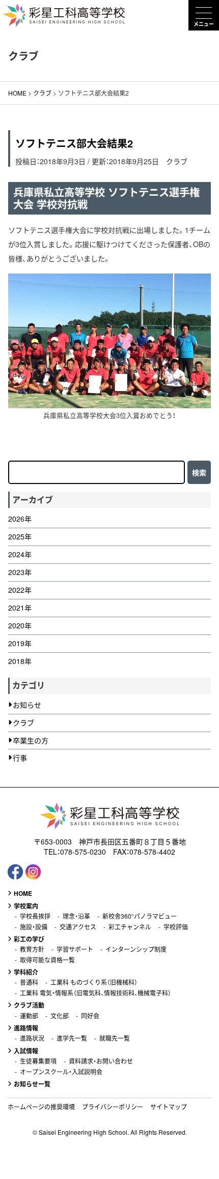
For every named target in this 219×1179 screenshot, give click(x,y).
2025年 (20, 536)
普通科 (29, 982)
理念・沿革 (76, 916)
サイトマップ (168, 1106)
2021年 (20, 608)
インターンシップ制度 (136, 949)
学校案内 (26, 906)
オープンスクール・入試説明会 (61, 1071)
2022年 (20, 590)
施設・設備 (33, 926)
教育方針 (32, 949)
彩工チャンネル (129, 926)
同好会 (90, 1015)
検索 (199, 472)
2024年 (20, 554)
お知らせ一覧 (32, 1083)
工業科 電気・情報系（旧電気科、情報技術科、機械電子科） (95, 992)
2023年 (20, 572)
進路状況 (32, 1038)
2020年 (20, 625)
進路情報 (26, 1028)
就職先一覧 (114, 1038)
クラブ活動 (29, 1005)
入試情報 (26, 1050)
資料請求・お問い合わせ (101, 1061)
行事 (20, 758)
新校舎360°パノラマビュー (139, 916)
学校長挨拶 (35, 916)
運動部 (29, 1015)
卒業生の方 (30, 740)
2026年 (20, 519)
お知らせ (27, 705)
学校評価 (175, 926)
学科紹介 (26, 972)
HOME (23, 893)
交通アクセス (78, 926)
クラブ (176, 161)
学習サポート (75, 949)
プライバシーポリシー (112, 1106)
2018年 (20, 661)
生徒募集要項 (38, 1061)
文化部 (59, 1015)
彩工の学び (29, 939)
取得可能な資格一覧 (47, 959)
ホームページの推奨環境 (41, 1106)
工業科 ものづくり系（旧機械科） (94, 982)
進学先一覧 (72, 1038)
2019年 (20, 643)
